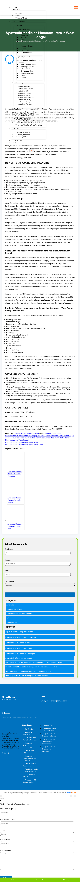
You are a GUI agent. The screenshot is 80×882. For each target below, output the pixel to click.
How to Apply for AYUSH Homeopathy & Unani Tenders (26, 675)
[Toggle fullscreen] (71, 796)
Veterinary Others (22, 137)
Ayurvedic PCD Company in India (17, 643)
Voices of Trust (21, 18)
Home (15, 8)
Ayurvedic (10, 605)
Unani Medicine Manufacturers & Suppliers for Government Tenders (31, 667)
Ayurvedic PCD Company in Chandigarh (20, 654)
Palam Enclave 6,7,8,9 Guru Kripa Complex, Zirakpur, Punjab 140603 (19, 717)
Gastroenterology (27, 73)
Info (8, 618)
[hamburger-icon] (76, 7)
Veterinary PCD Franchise (25, 115)
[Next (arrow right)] (3, 798)
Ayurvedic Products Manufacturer (26, 433)
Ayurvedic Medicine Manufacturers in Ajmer (21, 442)
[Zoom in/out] (75, 796)
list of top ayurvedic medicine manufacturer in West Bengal (27, 438)
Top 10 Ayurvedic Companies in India (19, 632)
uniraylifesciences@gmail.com (54, 701)
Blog (15, 143)
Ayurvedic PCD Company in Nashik (18, 658)
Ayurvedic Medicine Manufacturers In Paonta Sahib (24, 444)
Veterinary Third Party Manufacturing (29, 125)
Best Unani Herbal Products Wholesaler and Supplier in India (28, 671)
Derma (23, 77)
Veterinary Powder (25, 104)
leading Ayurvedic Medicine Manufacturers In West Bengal (51, 436)
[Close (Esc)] (1, 796)
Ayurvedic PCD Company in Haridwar (19, 648)
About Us (16, 10)
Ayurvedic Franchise (14, 609)
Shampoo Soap (26, 52)
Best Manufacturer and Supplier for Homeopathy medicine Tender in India (33, 662)
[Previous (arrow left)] (1, 798)
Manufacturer (11, 622)
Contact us (17, 140)
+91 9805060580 (9, 699)
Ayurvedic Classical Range (27, 61)
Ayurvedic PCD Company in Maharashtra (20, 637)
